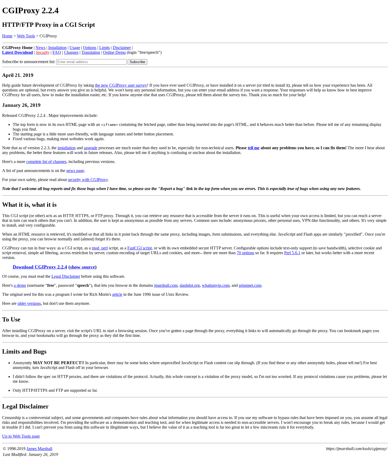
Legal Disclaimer (65, 276)
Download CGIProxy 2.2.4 (40, 267)
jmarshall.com (165, 285)
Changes (71, 52)
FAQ (57, 52)
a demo (20, 285)
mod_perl (100, 248)
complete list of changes (46, 161)
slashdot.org (190, 285)
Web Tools (26, 36)
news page (75, 170)
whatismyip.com (215, 285)
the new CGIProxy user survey (121, 85)
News (40, 47)
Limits (104, 47)
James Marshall (39, 448)
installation (67, 148)
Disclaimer (122, 47)
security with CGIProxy (88, 179)
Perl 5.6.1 (292, 252)
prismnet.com (250, 285)
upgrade (90, 148)
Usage (75, 47)
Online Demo (114, 52)
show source (82, 267)
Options (89, 47)
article (117, 294)
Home (7, 36)
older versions (29, 303)
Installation (57, 47)
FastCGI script (139, 248)
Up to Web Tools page (21, 436)
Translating (90, 52)
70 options (245, 252)
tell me (253, 148)
